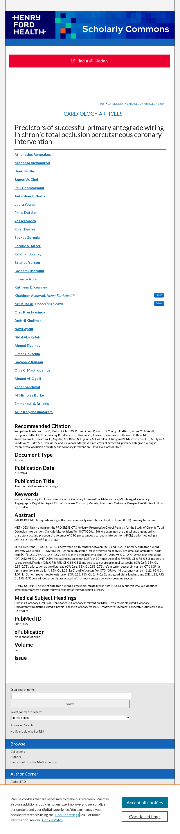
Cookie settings (67, 815)
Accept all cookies (145, 802)
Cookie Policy (52, 820)
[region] (90, 809)
